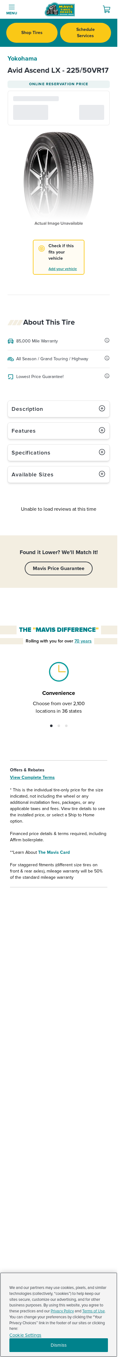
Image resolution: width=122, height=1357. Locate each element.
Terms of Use (93, 1311)
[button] (51, 726)
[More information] (107, 340)
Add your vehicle (62, 269)
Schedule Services (85, 32)
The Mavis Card (54, 852)
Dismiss (59, 1345)
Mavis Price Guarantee (58, 568)
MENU (11, 13)
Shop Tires (32, 32)
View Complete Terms (32, 777)
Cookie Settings (25, 1335)
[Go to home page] (59, 9)
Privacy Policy (62, 1311)
